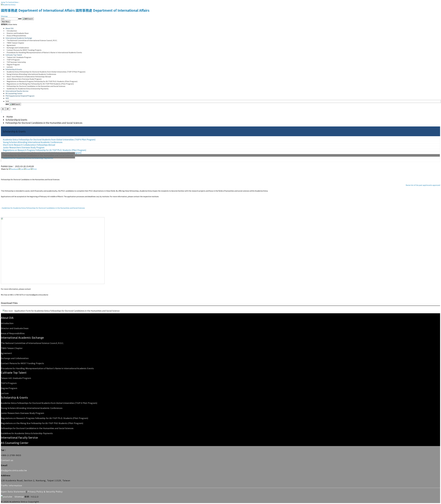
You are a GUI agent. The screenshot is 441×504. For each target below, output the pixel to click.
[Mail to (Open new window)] (27, 169)
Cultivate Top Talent (13, 372)
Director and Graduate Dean (14, 328)
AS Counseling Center (14, 93)
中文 (7, 98)
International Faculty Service (17, 91)
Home (9, 116)
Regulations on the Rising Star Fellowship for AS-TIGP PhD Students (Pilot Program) (42, 423)
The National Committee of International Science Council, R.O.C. (32, 40)
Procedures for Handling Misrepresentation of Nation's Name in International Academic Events (44, 52)
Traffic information (11, 485)
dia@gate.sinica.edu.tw (14, 470)
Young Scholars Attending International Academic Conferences (31, 407)
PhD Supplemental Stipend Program (20, 96)
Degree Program (9, 388)
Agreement (6, 353)
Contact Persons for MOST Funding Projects (22, 363)
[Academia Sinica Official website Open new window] (8, 4)
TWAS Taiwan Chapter (12, 348)
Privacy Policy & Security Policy (45, 491)
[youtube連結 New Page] (7, 496)
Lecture (10, 67)
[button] (9, 24)
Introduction (7, 323)
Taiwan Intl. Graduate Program (16, 378)
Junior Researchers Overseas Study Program (22, 413)
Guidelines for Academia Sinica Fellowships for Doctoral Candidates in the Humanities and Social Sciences (43, 208)
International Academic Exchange (22, 337)
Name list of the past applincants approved (423, 185)
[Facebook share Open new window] (13, 169)
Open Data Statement (13, 491)
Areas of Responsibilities (16, 35)
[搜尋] (28, 18)
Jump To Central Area (9, 2)
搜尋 (20, 18)
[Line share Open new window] (21, 169)
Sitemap (4, 16)
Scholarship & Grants (16, 119)
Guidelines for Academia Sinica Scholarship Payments (28, 88)
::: (18, 2)
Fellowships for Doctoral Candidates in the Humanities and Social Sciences (44, 122)
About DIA (7, 318)
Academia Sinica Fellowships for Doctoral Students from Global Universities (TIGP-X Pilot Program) (49, 402)
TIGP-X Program (9, 383)
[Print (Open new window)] (34, 169)
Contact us (7, 460)
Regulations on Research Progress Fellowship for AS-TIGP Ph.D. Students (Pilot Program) (44, 418)
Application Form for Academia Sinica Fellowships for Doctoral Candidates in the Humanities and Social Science (67, 310)
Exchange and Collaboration (15, 358)
